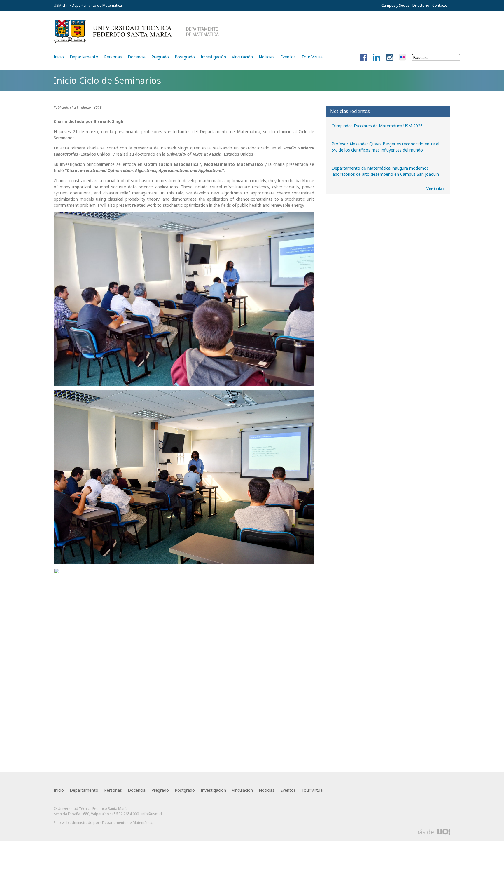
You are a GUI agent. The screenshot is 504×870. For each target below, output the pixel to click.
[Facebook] (363, 57)
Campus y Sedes (396, 5)
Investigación (213, 57)
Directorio (420, 5)
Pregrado (160, 57)
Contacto (439, 5)
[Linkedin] (376, 57)
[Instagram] (389, 57)
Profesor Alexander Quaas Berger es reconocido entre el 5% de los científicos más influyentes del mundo (385, 147)
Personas (113, 57)
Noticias (266, 57)
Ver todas (435, 188)
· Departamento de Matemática (95, 5)
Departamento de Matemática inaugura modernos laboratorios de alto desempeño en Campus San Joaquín (385, 171)
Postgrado (185, 57)
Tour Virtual (312, 57)
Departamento (84, 57)
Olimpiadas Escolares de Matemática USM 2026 (377, 125)
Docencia (137, 57)
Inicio (59, 57)
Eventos (288, 57)
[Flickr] (402, 57)
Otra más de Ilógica (433, 832)
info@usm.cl (151, 813)
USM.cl (59, 5)
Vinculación (242, 57)
